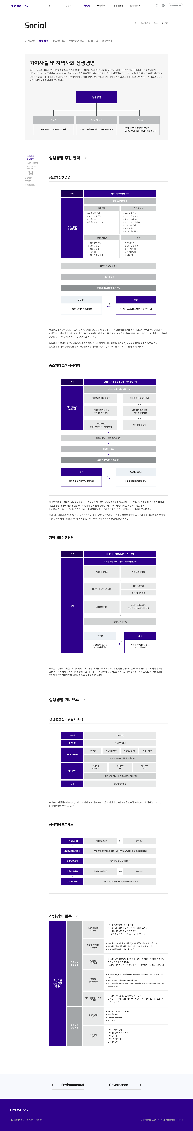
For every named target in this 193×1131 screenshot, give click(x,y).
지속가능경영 (84, 5)
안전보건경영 (76, 41)
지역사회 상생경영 (30, 173)
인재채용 (134, 5)
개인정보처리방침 (17, 1120)
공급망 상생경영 (32, 163)
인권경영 (30, 41)
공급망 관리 (58, 41)
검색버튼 (157, 5)
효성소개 (50, 5)
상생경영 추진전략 (30, 157)
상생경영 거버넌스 (28, 179)
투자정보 (101, 5)
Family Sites (175, 5)
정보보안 (107, 41)
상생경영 (43, 41)
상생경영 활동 (30, 185)
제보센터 (39, 1120)
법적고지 (30, 1120)
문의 (186, 1116)
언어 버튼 (163, 5)
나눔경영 (93, 41)
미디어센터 (118, 5)
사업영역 (67, 5)
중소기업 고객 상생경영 (31, 167)
